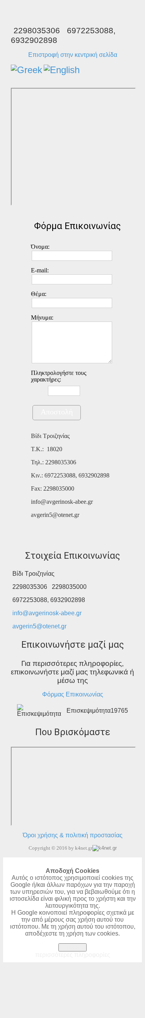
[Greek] (26, 69)
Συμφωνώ (72, 947)
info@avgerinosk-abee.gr (47, 613)
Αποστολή (57, 411)
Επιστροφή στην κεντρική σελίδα (72, 54)
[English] (62, 69)
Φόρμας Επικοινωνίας (72, 694)
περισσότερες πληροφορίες (72, 954)
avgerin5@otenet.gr (39, 626)
